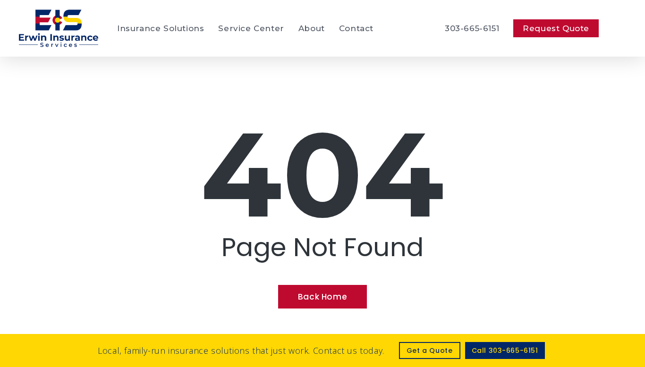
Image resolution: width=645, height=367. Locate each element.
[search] (620, 28)
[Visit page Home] (58, 28)
